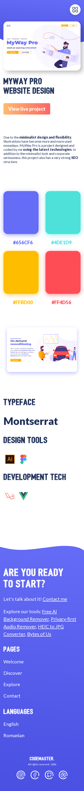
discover (12, 673)
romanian (13, 735)
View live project (26, 109)
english (11, 724)
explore (11, 684)
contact (11, 696)
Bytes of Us (39, 634)
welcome (13, 661)
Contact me (55, 599)
